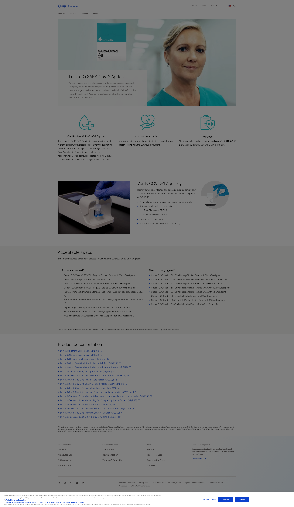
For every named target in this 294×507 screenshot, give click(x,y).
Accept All (242, 499)
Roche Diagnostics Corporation (15, 500)
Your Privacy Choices (209, 499)
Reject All (226, 499)
